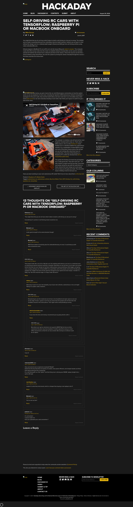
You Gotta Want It (102, 193)
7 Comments (101, 143)
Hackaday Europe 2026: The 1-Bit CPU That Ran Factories (102, 125)
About (73, 13)
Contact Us (42, 492)
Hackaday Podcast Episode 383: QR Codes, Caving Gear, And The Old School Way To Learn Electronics (103, 202)
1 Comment (101, 189)
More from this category (93, 155)
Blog (33, 13)
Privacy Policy (80, 495)
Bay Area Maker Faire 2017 (57, 179)
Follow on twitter (90, 83)
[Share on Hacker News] (28, 35)
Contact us (98, 83)
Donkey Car (74, 144)
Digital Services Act (97, 495)
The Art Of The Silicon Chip (71, 186)
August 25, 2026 (105, 13)
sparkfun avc (26, 181)
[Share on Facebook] (24, 35)
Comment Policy (72, 464)
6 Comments (101, 209)
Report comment (79, 223)
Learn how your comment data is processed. (58, 468)
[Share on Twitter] (26, 35)
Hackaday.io (43, 13)
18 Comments (102, 226)
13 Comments (80, 32)
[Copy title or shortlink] (33, 35)
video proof (30, 98)
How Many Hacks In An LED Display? (37, 187)
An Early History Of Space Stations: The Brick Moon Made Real (103, 116)
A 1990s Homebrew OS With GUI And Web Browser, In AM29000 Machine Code (98, 273)
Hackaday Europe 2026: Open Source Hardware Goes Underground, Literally (102, 137)
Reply (26, 223)
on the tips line (79, 174)
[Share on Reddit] (30, 35)
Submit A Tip (42, 487)
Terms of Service (88, 495)
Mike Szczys (30, 32)
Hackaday (67, 6)
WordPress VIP (69, 499)
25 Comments (102, 181)
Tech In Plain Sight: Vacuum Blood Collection (102, 176)
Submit (65, 13)
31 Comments (102, 152)
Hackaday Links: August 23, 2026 (101, 185)
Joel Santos (29, 382)
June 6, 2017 (81, 35)
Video (39, 484)
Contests (55, 13)
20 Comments (102, 121)
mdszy (28, 280)
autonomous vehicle (43, 179)
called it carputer (69, 49)
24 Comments (102, 130)
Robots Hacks (41, 177)
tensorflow (34, 181)
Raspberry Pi (32, 177)
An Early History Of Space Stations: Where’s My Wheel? (103, 105)
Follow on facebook (88, 83)
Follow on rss (96, 83)
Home (25, 13)
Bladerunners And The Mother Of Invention (102, 147)
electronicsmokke (35, 310)
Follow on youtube (93, 83)
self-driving (76, 179)
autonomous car (32, 179)
